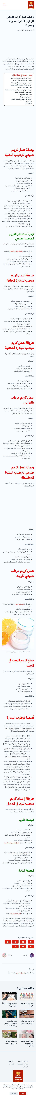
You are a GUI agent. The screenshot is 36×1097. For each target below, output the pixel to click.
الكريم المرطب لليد (15, 913)
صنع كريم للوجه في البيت (24, 94)
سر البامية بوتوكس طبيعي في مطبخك (11, 1042)
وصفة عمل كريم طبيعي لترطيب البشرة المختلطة (18, 90)
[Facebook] (31, 942)
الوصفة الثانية (27, 103)
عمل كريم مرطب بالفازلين (24, 87)
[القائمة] (5, 5)
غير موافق (14, 1093)
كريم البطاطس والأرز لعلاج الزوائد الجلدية (27, 1022)
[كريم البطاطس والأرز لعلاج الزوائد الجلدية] (26, 1014)
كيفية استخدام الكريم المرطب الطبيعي (21, 80)
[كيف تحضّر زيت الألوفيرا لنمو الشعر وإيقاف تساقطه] (9, 1014)
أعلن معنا (11, 1061)
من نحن (25, 1066)
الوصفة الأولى (27, 101)
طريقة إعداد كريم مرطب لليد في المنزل (21, 99)
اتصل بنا (11, 1064)
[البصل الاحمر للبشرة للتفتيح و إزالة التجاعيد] (26, 1034)
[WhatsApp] (23, 946)
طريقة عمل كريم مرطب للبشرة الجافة (21, 83)
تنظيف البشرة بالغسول (16, 251)
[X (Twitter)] (23, 942)
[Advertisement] (18, 45)
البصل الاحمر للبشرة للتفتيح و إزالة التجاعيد (27, 1043)
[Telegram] (31, 946)
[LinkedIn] (8, 942)
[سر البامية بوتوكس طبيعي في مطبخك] (9, 1034)
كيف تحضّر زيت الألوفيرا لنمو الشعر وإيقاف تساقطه (11, 1023)
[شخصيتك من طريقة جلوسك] (26, 996)
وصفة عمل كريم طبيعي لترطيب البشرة (21, 78)
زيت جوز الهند (20, 604)
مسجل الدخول (20, 973)
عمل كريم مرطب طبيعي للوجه (23, 92)
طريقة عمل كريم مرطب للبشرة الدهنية (20, 85)
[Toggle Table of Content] (30, 75)
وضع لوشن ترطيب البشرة (11, 843)
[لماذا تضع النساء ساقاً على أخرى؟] (9, 996)
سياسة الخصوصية (22, 1064)
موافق (22, 1093)
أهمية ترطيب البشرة (25, 97)
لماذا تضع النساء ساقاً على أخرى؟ (9, 1004)
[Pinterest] (15, 942)
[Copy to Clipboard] (15, 946)
